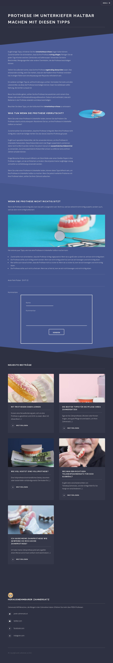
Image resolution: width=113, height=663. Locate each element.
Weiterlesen (22, 425)
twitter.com (18, 621)
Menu (105, 3)
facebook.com (19, 628)
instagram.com (19, 635)
